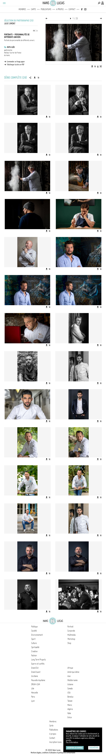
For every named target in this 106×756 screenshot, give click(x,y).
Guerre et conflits (37, 663)
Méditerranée (72, 680)
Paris (33, 696)
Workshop (71, 639)
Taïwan (69, 701)
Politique (34, 626)
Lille (32, 688)
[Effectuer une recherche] (99, 3)
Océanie (70, 684)
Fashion (34, 655)
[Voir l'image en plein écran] (101, 66)
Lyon (33, 701)
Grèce (69, 717)
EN (37, 31)
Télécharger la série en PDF (15, 64)
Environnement (37, 635)
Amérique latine (73, 672)
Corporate (71, 630)
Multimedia (71, 635)
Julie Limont (9, 23)
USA (68, 692)
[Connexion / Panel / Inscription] (102, 3)
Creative (34, 651)
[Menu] (4, 3)
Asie (69, 676)
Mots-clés (11, 47)
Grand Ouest (35, 672)
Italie (69, 713)
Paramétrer (93, 748)
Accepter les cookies (74, 748)
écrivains (7, 55)
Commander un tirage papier (16, 61)
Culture (34, 643)
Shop (69, 643)
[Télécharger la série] (35, 77)
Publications (46, 9)
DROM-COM (35, 684)
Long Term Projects (38, 659)
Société (34, 630)
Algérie (70, 709)
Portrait (70, 626)
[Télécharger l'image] (92, 66)
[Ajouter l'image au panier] (95, 66)
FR (34, 31)
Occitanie (34, 676)
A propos (60, 9)
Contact (72, 9)
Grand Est (34, 668)
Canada (70, 688)
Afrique (70, 668)
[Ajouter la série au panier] (38, 77)
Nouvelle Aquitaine (38, 680)
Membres (22, 9)
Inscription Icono (55, 742)
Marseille (34, 692)
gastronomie (8, 50)
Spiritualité (35, 647)
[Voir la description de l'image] (98, 66)
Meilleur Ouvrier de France (12, 53)
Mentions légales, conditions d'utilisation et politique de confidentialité (53, 752)
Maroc (69, 705)
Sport (33, 639)
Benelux (70, 696)
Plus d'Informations (72, 742)
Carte (33, 9)
